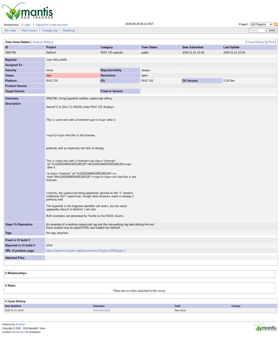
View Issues (29, 30)
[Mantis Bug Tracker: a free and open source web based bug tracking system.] (265, 330)
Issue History (255, 42)
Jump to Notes (41, 42)
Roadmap (69, 30)
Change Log (49, 30)
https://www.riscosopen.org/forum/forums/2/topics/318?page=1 (85, 250)
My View (10, 30)
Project (243, 24)
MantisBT (20, 324)
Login (27, 24)
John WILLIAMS (101, 310)
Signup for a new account (51, 24)
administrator (18, 332)
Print (271, 42)
